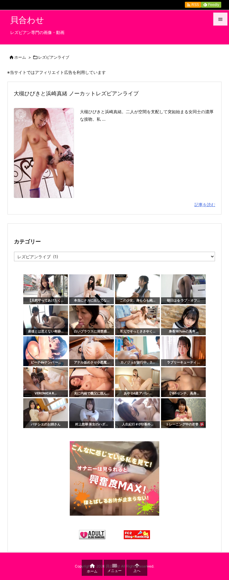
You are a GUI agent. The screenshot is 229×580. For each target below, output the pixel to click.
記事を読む (204, 204)
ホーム (20, 57)
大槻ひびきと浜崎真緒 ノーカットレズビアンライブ (76, 93)
